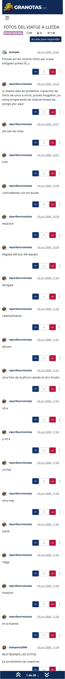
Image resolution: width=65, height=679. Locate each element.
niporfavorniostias (20, 84)
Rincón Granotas (13, 32)
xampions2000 (18, 647)
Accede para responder (45, 39)
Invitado (14, 52)
